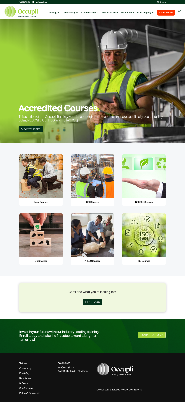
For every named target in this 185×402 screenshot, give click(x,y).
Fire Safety (24, 373)
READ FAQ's (92, 301)
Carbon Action (88, 13)
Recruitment (127, 13)
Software (23, 383)
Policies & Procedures (29, 393)
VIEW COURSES (30, 129)
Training (52, 13)
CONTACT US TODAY (152, 335)
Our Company (144, 13)
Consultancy (69, 13)
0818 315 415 (25, 2)
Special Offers (166, 12)
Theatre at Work (110, 13)
